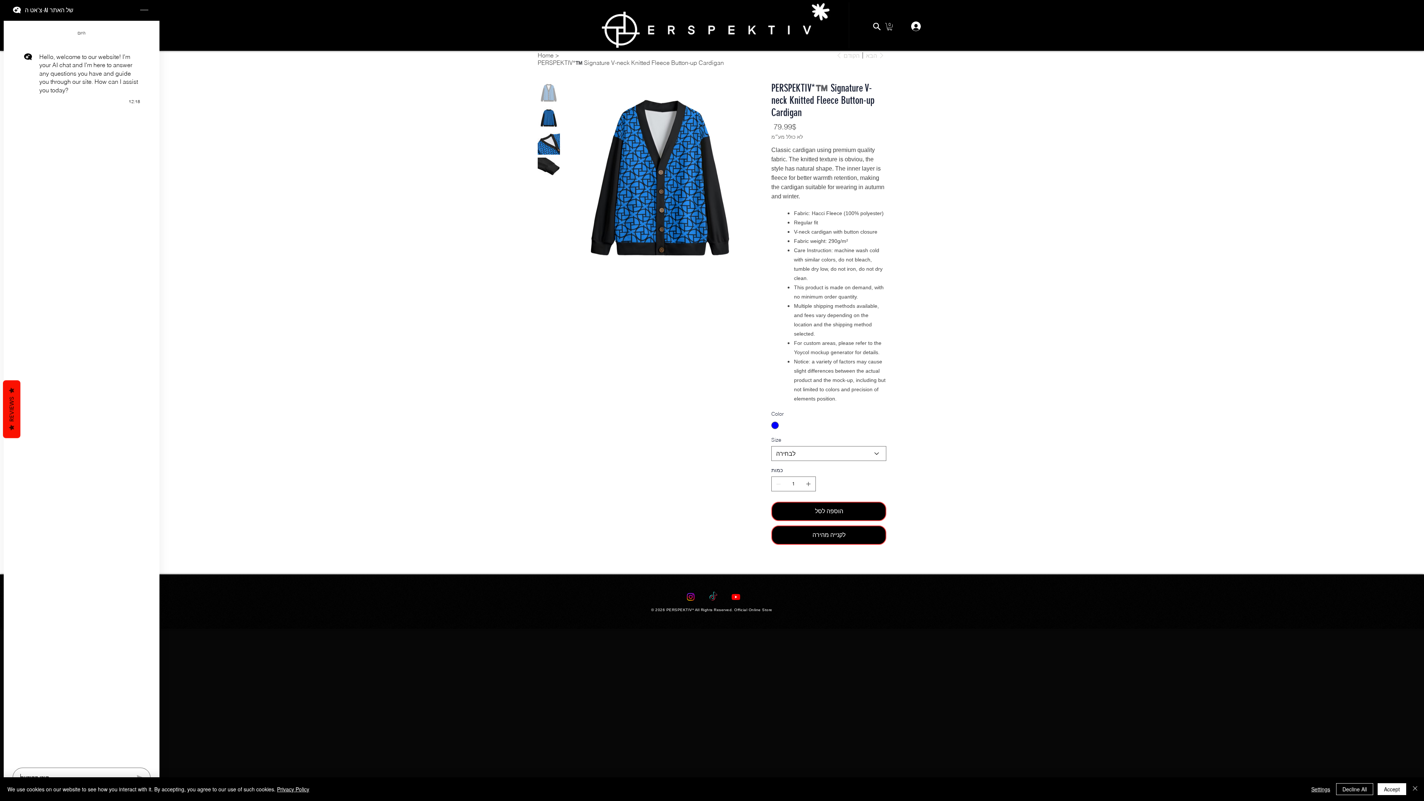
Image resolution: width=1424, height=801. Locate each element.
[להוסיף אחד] (808, 484)
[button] (889, 26)
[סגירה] (1415, 789)
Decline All (1354, 789)
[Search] (876, 26)
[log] (81, 392)
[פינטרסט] (783, 564)
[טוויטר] (789, 564)
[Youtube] (736, 597)
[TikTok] (713, 597)
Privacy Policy (293, 789)
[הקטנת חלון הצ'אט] (144, 10)
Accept (1392, 789)
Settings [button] (1320, 789)
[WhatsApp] (773, 564)
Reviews (11, 409)
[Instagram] (691, 597)
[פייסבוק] (778, 564)
